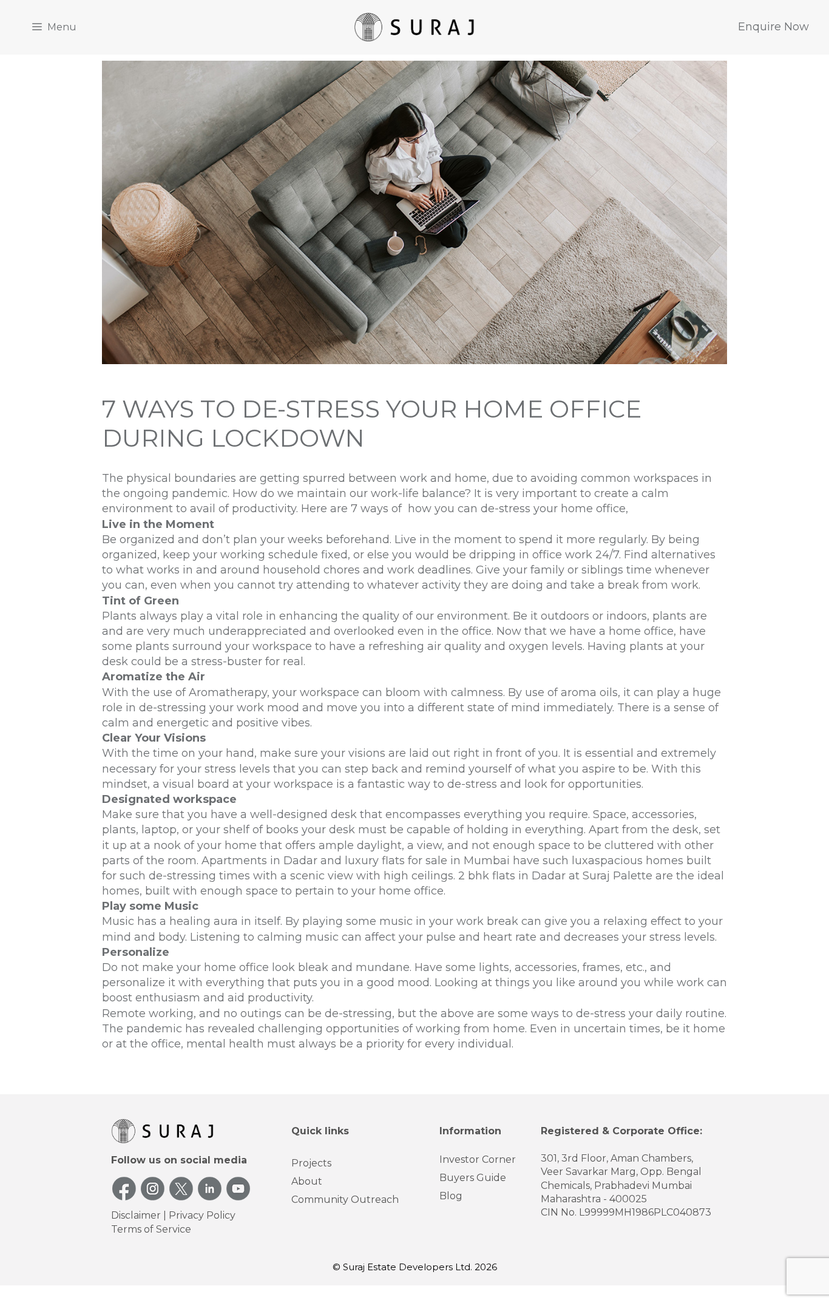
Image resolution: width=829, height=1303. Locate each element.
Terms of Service (151, 1229)
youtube (238, 1188)
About (306, 1181)
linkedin (210, 1188)
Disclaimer (136, 1215)
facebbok (124, 1188)
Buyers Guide (472, 1177)
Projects (311, 1163)
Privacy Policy (202, 1215)
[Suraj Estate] (414, 26)
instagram (152, 1188)
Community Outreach (345, 1199)
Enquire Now (773, 26)
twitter (181, 1188)
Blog (450, 1196)
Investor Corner (477, 1159)
